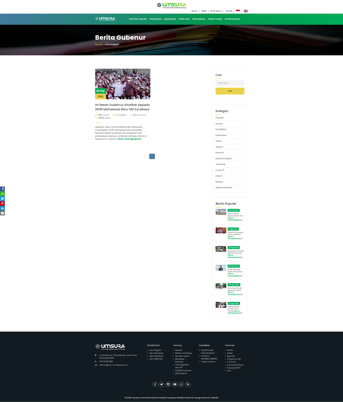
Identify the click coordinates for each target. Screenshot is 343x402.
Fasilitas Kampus (183, 370)
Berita (230, 350)
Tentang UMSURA (138, 19)
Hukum (219, 175)
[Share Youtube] (175, 384)
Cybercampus (208, 361)
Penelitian (184, 19)
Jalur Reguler (155, 350)
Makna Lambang (183, 353)
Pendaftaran (215, 19)
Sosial (218, 141)
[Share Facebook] (155, 384)
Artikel (230, 353)
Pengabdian (198, 19)
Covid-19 (220, 170)
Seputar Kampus (224, 187)
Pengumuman (234, 359)
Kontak (229, 11)
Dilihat (104, 118)
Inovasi (219, 123)
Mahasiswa (170, 19)
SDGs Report (216, 11)
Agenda (231, 356)
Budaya (219, 181)
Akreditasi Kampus (179, 360)
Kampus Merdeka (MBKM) (209, 357)
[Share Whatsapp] (181, 384)
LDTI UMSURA (212, 397)
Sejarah (178, 350)
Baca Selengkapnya (130, 139)
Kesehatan (221, 135)
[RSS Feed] (188, 384)
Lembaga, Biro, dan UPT (182, 366)
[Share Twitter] (161, 384)
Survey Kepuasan (235, 365)
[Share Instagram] (168, 384)
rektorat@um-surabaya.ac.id (113, 365)
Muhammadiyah (224, 158)
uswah (103, 114)
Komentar (139, 114)
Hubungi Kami (233, 367)
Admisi (194, 11)
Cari (230, 91)
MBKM (204, 11)
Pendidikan (155, 19)
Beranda (99, 44)
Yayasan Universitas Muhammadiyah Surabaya (154, 397)
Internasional (232, 19)
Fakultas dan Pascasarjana (208, 351)
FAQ (229, 370)
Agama (219, 146)
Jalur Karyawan (156, 353)
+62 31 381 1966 (106, 361)
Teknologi (220, 164)
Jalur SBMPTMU (156, 359)
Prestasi (220, 117)
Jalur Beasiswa (156, 356)
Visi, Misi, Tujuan (182, 356)
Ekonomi (220, 152)
